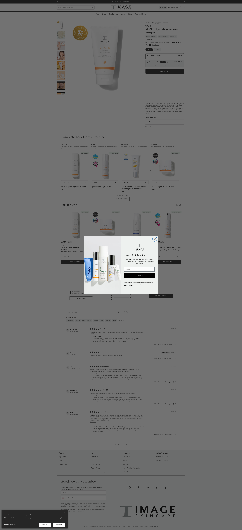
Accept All (59, 524)
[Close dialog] (154, 239)
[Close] (65, 512)
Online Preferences (9, 524)
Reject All (44, 524)
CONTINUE (139, 276)
